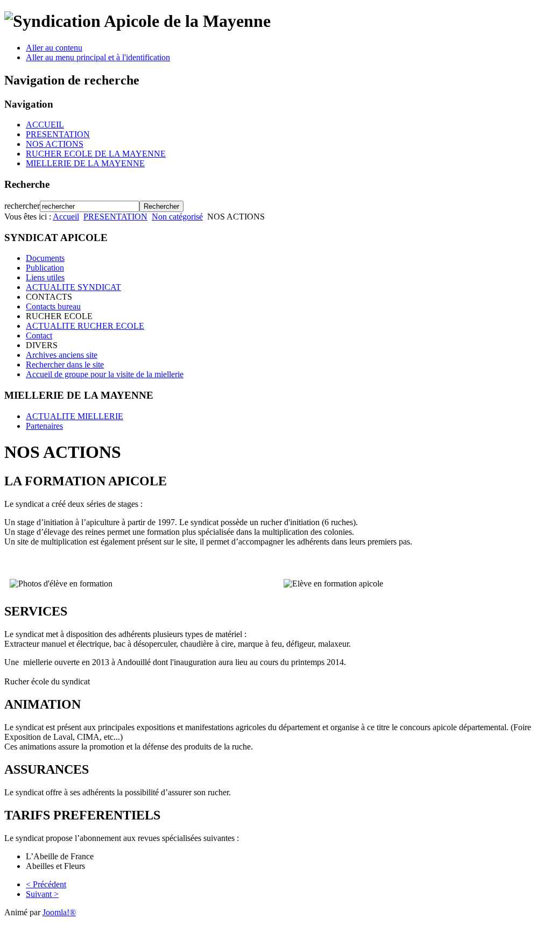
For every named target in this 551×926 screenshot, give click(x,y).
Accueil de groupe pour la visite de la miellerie (104, 374)
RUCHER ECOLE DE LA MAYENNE (96, 153)
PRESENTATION (58, 134)
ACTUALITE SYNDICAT (73, 287)
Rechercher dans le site (65, 364)
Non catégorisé (177, 216)
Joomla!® (59, 912)
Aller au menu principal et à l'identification (98, 57)
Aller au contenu (54, 47)
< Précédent (46, 884)
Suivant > (42, 894)
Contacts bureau (53, 306)
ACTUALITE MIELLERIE (74, 416)
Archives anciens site (61, 354)
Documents (45, 258)
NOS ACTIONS (54, 144)
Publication (45, 267)
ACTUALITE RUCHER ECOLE (85, 325)
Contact (39, 335)
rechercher (22, 205)
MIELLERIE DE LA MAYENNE (85, 163)
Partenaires (44, 425)
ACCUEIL (45, 124)
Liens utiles (45, 277)
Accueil (66, 216)
